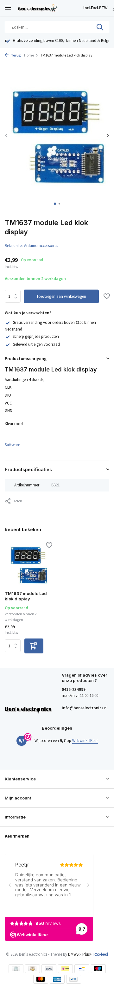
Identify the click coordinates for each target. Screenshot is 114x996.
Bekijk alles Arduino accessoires (31, 245)
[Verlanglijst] (107, 297)
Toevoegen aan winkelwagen (61, 296)
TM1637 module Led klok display (26, 596)
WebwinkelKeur (85, 740)
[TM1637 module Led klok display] (28, 565)
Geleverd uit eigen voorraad (36, 344)
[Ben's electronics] (49, 8)
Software (12, 444)
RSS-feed (100, 954)
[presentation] (6, 135)
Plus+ (87, 954)
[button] (55, 204)
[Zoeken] (100, 27)
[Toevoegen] (33, 645)
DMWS (73, 954)
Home (29, 55)
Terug (15, 55)
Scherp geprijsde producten (36, 336)
